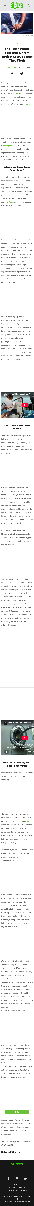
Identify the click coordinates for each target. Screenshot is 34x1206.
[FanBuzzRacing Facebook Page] (8, 1178)
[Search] (28, 5)
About (17, 1184)
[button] (5, 5)
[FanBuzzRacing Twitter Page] (26, 1178)
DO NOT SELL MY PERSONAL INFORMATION (17, 1201)
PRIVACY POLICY (12, 1199)
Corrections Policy (17, 1190)
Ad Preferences (17, 1187)
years (27, 104)
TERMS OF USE (22, 1199)
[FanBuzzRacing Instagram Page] (17, 1178)
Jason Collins (11, 67)
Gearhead (17, 43)
